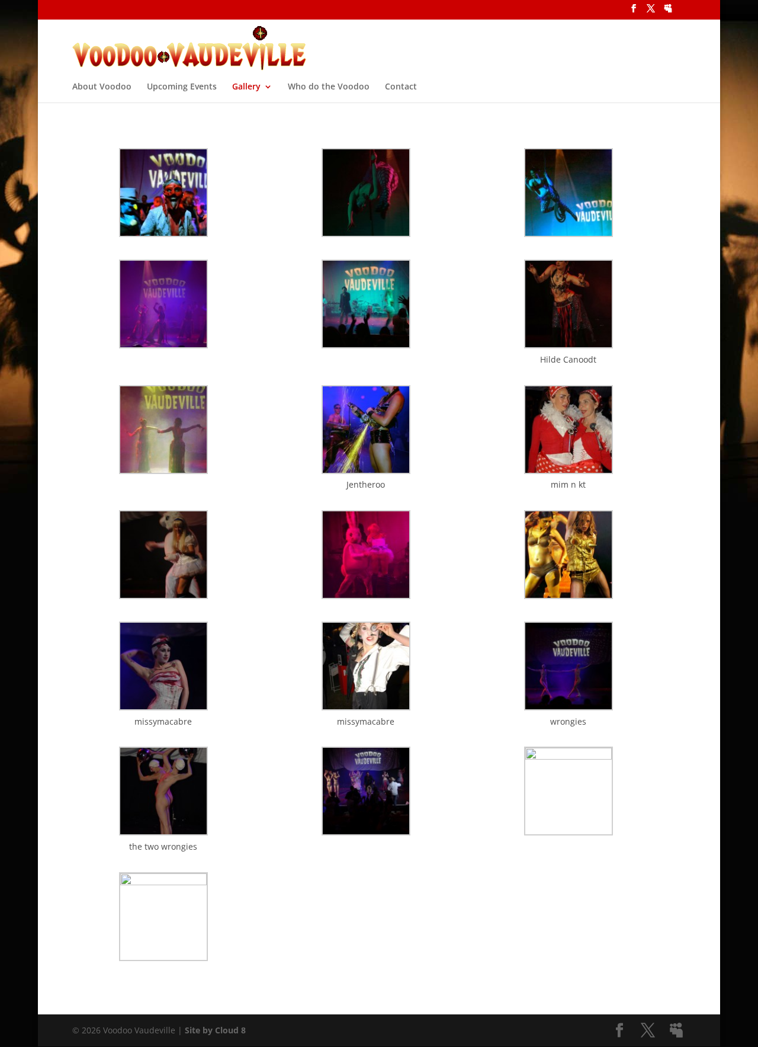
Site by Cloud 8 (215, 1030)
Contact (401, 87)
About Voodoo (101, 87)
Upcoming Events (182, 87)
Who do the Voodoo (329, 87)
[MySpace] (668, 12)
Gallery (246, 87)
